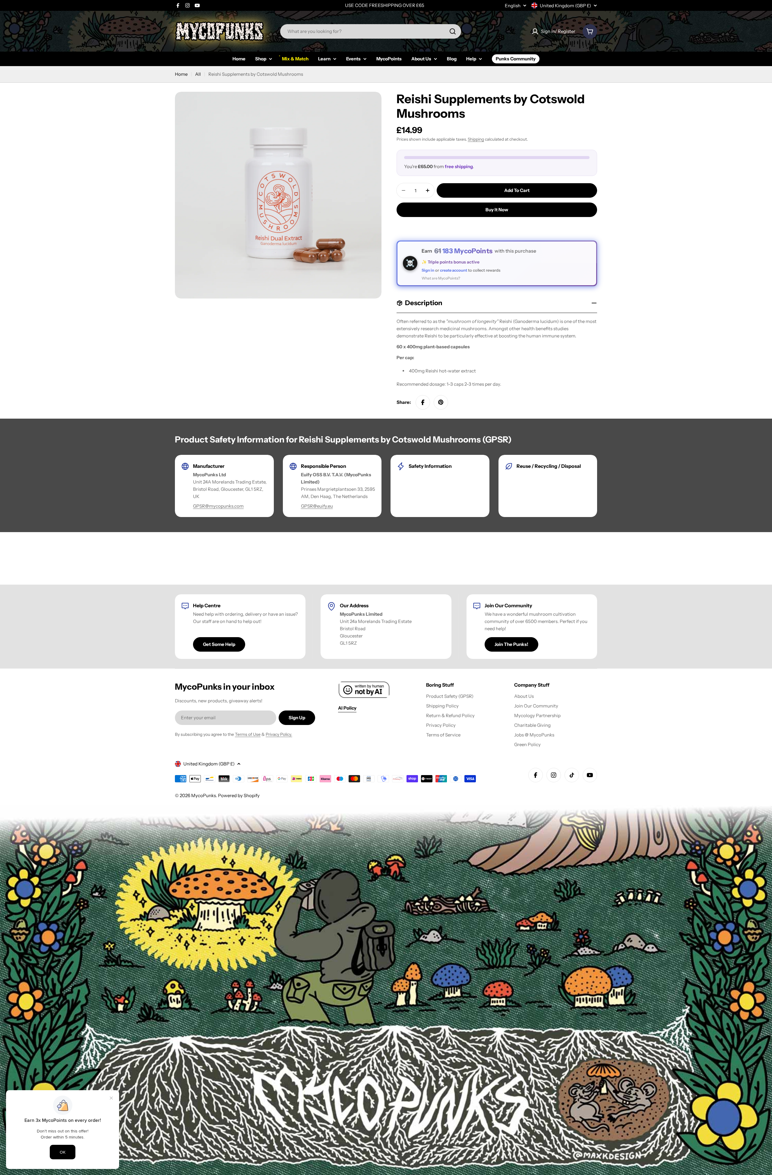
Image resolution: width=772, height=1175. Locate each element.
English (512, 5)
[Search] (452, 31)
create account (453, 270)
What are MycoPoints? (441, 278)
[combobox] (370, 31)
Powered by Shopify (239, 795)
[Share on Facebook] (423, 402)
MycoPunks (203, 795)
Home (181, 74)
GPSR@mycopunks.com (218, 506)
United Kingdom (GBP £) (565, 5)
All (198, 74)
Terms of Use (248, 734)
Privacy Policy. (279, 734)
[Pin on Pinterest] (441, 402)
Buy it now (497, 209)
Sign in (428, 270)
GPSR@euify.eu (317, 506)
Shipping (476, 139)
